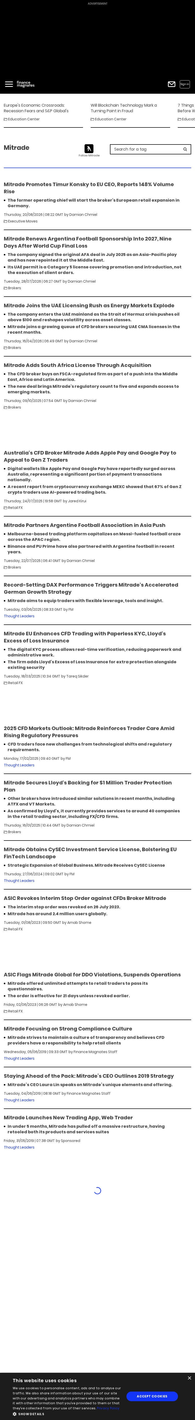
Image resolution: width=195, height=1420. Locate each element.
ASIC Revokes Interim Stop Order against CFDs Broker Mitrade (85, 898)
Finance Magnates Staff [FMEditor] (95, 1051)
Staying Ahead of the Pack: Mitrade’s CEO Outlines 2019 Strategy (89, 1075)
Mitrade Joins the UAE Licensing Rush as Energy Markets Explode (89, 305)
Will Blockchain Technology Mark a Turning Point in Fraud (124, 108)
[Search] (185, 149)
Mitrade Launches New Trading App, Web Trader (68, 1117)
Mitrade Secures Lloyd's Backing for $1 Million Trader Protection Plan (88, 786)
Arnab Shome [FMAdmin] (79, 922)
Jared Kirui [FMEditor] (77, 501)
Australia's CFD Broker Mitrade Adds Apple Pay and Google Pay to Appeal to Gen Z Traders (90, 456)
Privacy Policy (108, 1408)
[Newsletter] (171, 84)
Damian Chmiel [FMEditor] (83, 214)
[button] (67, 1413)
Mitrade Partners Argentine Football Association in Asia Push (85, 525)
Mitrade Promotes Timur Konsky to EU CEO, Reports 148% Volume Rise (89, 188)
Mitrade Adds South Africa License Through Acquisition (77, 365)
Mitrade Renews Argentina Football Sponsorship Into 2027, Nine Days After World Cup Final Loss (88, 242)
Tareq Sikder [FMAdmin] (77, 676)
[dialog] (97, 1396)
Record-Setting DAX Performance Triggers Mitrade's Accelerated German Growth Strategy (91, 588)
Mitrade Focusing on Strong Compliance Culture (68, 1028)
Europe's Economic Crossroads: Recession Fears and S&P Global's (36, 108)
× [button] (189, 1378)
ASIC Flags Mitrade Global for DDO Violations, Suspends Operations (92, 974)
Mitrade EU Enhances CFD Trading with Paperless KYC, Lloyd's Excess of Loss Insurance (85, 637)
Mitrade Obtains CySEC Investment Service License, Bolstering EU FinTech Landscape (90, 853)
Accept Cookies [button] (152, 1396)
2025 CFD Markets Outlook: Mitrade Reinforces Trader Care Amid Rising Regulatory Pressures (89, 732)
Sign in (185, 84)
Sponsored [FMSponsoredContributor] (70, 1140)
